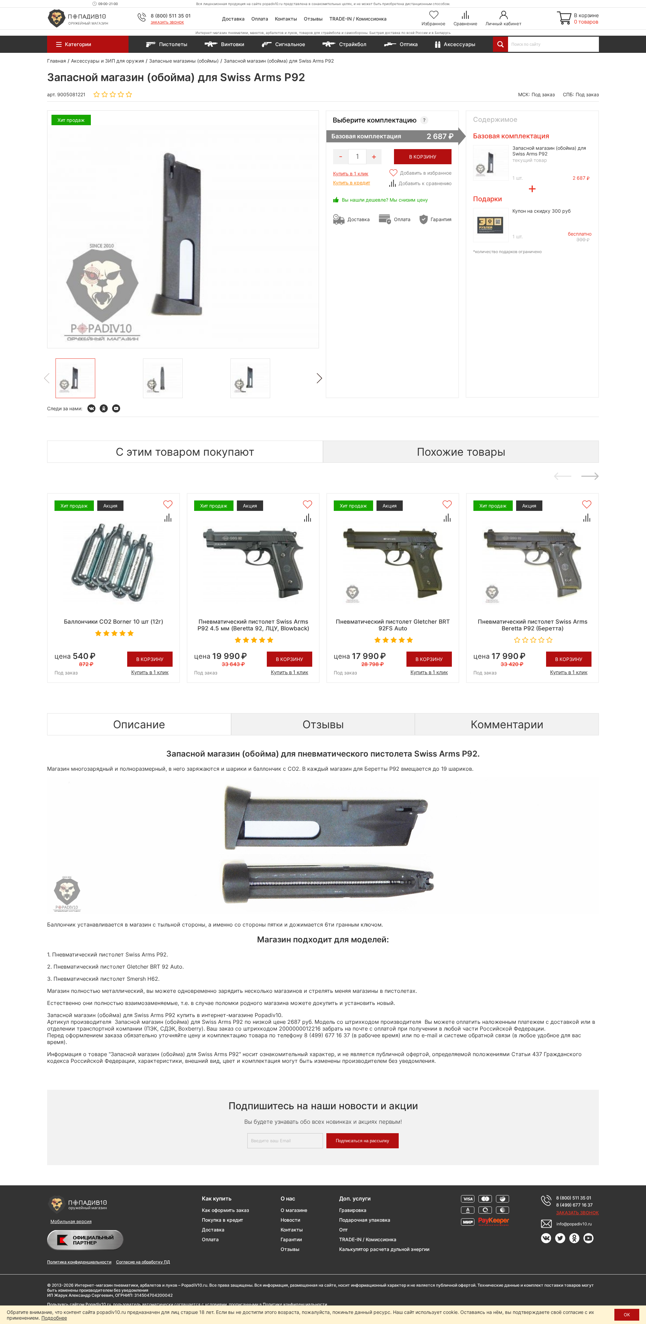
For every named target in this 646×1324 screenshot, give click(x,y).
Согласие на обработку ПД (143, 1261)
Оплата (259, 19)
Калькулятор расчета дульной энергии (384, 1249)
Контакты (286, 19)
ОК (627, 1314)
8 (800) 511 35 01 (171, 16)
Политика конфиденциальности (79, 1261)
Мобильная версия (71, 1221)
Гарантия (441, 219)
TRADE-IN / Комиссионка (358, 19)
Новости (290, 1220)
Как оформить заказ (225, 1210)
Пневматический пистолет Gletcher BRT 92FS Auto (393, 625)
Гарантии (291, 1239)
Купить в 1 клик (350, 173)
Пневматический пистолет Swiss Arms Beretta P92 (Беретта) (532, 625)
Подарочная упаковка (364, 1220)
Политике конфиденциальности (295, 1304)
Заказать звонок (167, 22)
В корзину (150, 659)
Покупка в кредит (222, 1220)
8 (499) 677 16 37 (574, 1205)
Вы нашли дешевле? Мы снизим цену (385, 200)
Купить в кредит (351, 182)
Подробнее (54, 1318)
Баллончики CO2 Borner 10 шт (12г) (113, 621)
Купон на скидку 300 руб (541, 211)
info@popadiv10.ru (574, 1223)
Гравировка (352, 1210)
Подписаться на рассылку (362, 1140)
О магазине (294, 1210)
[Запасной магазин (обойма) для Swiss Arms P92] (75, 378)
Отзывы (313, 19)
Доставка (233, 19)
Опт (343, 1229)
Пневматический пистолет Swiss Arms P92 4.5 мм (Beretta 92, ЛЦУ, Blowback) (253, 625)
